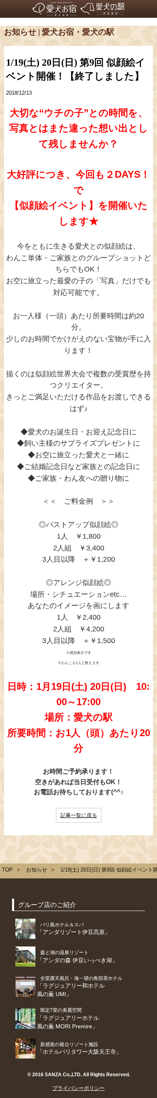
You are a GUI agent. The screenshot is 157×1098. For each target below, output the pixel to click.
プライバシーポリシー (78, 1088)
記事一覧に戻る (78, 815)
